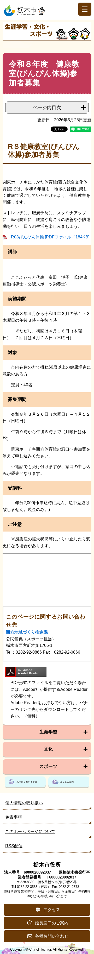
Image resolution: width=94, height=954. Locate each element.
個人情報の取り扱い (24, 803)
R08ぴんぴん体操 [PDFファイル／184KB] (50, 237)
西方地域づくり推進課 (27, 632)
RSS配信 (13, 846)
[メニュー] (84, 9)
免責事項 (13, 817)
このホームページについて (30, 831)
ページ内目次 (47, 107)
